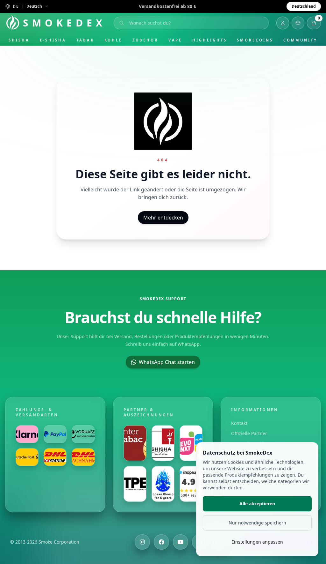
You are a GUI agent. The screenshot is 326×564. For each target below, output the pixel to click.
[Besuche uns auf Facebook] (161, 542)
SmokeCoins (255, 40)
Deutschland (304, 6)
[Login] (282, 23)
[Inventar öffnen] (298, 23)
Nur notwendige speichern (257, 523)
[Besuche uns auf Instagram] (142, 542)
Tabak (85, 40)
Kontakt (239, 423)
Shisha (19, 40)
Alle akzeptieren (257, 504)
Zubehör (145, 40)
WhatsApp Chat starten (167, 362)
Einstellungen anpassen (257, 542)
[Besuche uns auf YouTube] (180, 542)
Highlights (209, 40)
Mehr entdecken (163, 217)
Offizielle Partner (249, 433)
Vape (175, 40)
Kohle (113, 40)
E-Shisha (53, 40)
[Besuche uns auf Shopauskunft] (191, 483)
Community (300, 40)
